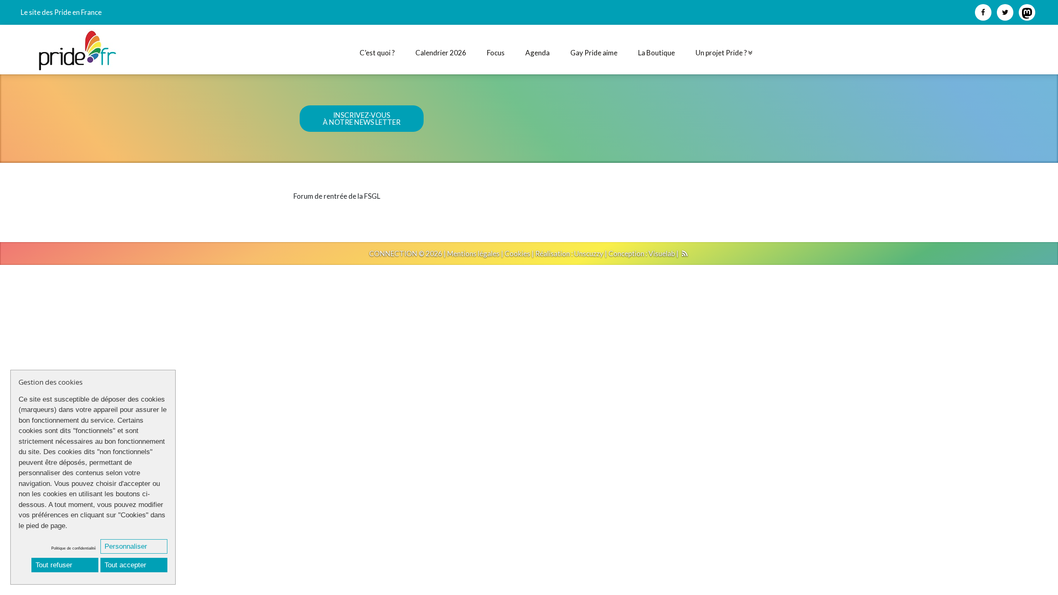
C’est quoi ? (377, 52)
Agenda (537, 52)
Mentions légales (473, 253)
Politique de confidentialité (73, 548)
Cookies (517, 253)
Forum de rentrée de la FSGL (336, 196)
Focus (496, 52)
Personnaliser (126, 546)
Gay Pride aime (593, 52)
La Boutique (656, 52)
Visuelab (661, 253)
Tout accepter (125, 565)
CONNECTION (393, 253)
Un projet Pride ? (722, 52)
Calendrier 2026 (440, 52)
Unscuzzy (588, 253)
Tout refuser (54, 565)
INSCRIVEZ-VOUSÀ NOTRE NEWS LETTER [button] (361, 118)
